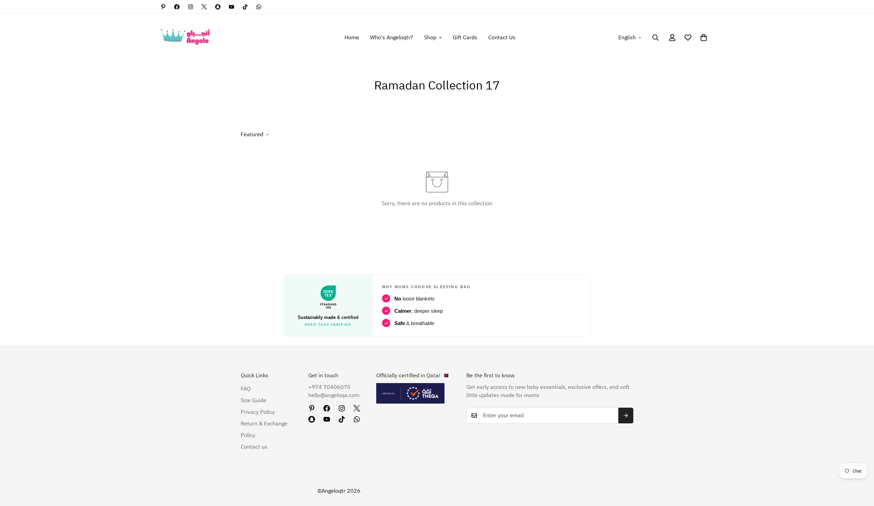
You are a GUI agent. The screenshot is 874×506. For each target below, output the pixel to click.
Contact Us (502, 37)
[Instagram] (190, 7)
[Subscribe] (625, 415)
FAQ (246, 389)
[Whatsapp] (259, 7)
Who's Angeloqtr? (391, 37)
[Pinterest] (163, 7)
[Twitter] (204, 7)
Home (351, 37)
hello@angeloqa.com (334, 395)
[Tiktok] (245, 7)
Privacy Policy (258, 412)
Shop (430, 37)
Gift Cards (465, 37)
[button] (703, 37)
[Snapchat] (218, 7)
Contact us (254, 447)
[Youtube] (231, 7)
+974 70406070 (329, 387)
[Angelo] (185, 37)
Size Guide (253, 400)
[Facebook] (177, 7)
